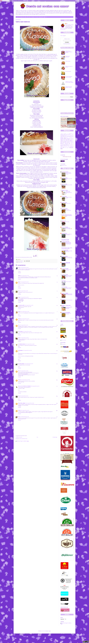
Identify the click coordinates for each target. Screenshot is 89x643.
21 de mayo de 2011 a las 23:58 (25, 379)
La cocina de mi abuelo (65, 274)
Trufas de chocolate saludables (66, 248)
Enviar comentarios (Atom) (23, 438)
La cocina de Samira (64, 287)
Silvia (19, 396)
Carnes (61, 136)
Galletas (61, 139)
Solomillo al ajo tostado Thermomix (69, 251)
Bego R (19, 282)
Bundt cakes (67, 135)
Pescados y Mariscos (64, 143)
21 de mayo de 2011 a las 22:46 (27, 350)
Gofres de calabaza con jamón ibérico (69, 234)
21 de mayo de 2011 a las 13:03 (25, 311)
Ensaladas (67, 138)
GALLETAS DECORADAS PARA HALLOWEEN (68, 77)
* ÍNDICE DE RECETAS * (63, 133)
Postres (61, 144)
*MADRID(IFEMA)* (70, 133)
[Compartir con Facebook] (29, 261)
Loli (66, 23)
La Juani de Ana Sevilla (65, 250)
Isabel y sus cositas (64, 184)
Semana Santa (62, 146)
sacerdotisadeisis (20, 350)
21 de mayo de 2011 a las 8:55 (24, 267)
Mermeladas (70, 141)
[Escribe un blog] (27, 261)
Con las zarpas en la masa (65, 239)
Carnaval (71, 135)
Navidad (61, 142)
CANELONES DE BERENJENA (67, 56)
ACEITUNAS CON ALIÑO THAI (69, 179)
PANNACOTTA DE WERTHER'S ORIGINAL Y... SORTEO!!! (69, 52)
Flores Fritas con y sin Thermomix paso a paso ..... (69, 258)
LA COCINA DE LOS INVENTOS (66, 312)
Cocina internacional (67, 136)
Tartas (21, 262)
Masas (66, 141)
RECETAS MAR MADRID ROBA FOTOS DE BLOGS (69, 294)
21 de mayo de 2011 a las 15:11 (25, 318)
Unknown (19, 318)
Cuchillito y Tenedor (64, 202)
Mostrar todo (72, 318)
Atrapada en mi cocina (65, 190)
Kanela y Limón (64, 221)
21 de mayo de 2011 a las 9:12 (25, 275)
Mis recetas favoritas (65, 208)
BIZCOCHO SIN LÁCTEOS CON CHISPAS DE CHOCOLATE (69, 308)
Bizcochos (62, 135)
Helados (68, 139)
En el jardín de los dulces (65, 268)
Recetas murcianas (69, 144)
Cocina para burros (64, 233)
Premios (65, 144)
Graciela (19, 410)
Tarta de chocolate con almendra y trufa (69, 288)
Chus (19, 325)
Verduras (71, 147)
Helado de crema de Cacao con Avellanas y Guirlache (68, 173)
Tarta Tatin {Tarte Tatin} (69, 300)
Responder (19, 272)
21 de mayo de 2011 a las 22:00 (30, 344)
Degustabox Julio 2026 (69, 184)
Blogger (50, 631)
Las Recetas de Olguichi (65, 293)
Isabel (19, 337)
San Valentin (70, 145)
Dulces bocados (64, 280)
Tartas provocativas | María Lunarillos (67, 247)
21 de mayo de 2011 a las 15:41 (24, 325)
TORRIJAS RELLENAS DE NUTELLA (69, 67)
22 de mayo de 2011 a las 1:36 (35, 386)
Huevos (71, 139)
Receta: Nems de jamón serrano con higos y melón (69, 276)
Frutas (71, 138)
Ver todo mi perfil (62, 29)
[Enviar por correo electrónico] (26, 261)
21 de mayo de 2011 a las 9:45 (24, 282)
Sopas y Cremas (67, 146)
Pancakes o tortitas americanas (68, 270)
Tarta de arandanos (68, 281)
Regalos (61, 145)
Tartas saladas (66, 147)
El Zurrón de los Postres (65, 171)
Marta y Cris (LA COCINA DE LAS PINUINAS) (24, 386)
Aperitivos (62, 134)
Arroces (67, 134)
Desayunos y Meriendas (68, 137)
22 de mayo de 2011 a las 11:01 (24, 396)
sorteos (71, 146)
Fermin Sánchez (20, 331)
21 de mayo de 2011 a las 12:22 (29, 305)
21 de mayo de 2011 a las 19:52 (24, 337)
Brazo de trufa (68, 263)
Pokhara (19, 311)
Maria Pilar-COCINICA (21, 363)
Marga (19, 297)
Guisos (65, 139)
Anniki (19, 267)
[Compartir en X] (28, 261)
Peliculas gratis (63, 344)
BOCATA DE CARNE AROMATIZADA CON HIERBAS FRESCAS (68, 243)
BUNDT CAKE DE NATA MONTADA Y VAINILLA (68, 87)
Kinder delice (67, 221)
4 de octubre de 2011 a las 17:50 (24, 416)
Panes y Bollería (67, 142)
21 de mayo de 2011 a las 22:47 (28, 363)
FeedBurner (68, 43)
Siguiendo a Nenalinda (65, 256)
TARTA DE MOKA (67, 61)
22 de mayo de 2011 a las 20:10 (29, 403)
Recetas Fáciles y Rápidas (21, 403)
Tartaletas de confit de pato (65, 240)
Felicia (19, 416)
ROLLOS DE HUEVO (68, 71)
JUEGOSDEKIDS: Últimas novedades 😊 (69, 228)
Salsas (66, 145)
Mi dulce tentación (64, 196)
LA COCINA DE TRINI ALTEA (65, 241)
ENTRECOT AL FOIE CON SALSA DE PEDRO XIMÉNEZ (69, 82)
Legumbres (62, 140)
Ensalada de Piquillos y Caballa (69, 198)
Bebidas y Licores (71, 134)
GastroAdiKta (63, 299)
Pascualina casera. (68, 203)
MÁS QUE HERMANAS (65, 227)
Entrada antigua (55, 437)
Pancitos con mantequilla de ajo (68, 210)
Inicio (37, 437)
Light (66, 140)
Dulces (19, 262)
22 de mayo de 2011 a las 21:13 (25, 410)
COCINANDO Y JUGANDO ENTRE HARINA (66, 306)
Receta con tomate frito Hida (69, 216)
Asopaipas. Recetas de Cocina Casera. (67, 214)
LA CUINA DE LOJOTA (21, 305)
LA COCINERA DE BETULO (21, 344)
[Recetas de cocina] (63, 337)
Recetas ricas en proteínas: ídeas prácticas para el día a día (69, 192)
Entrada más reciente (19, 437)
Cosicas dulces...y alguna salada (66, 262)
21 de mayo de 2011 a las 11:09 (24, 297)
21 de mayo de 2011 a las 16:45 (27, 331)
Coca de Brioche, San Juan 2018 (68, 314)
